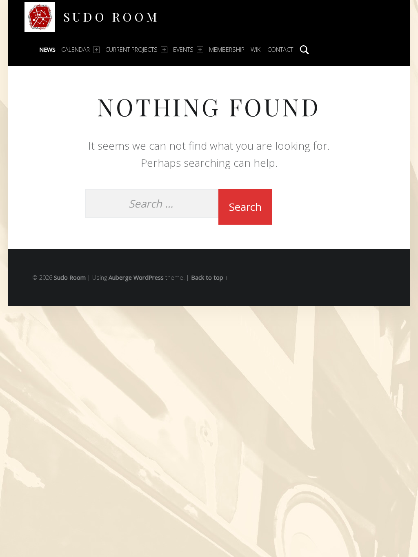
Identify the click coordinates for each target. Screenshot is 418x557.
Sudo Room (111, 16)
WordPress (148, 277)
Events (183, 49)
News (47, 49)
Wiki (256, 49)
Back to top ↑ (209, 277)
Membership (227, 49)
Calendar (75, 49)
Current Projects (131, 49)
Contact (280, 49)
